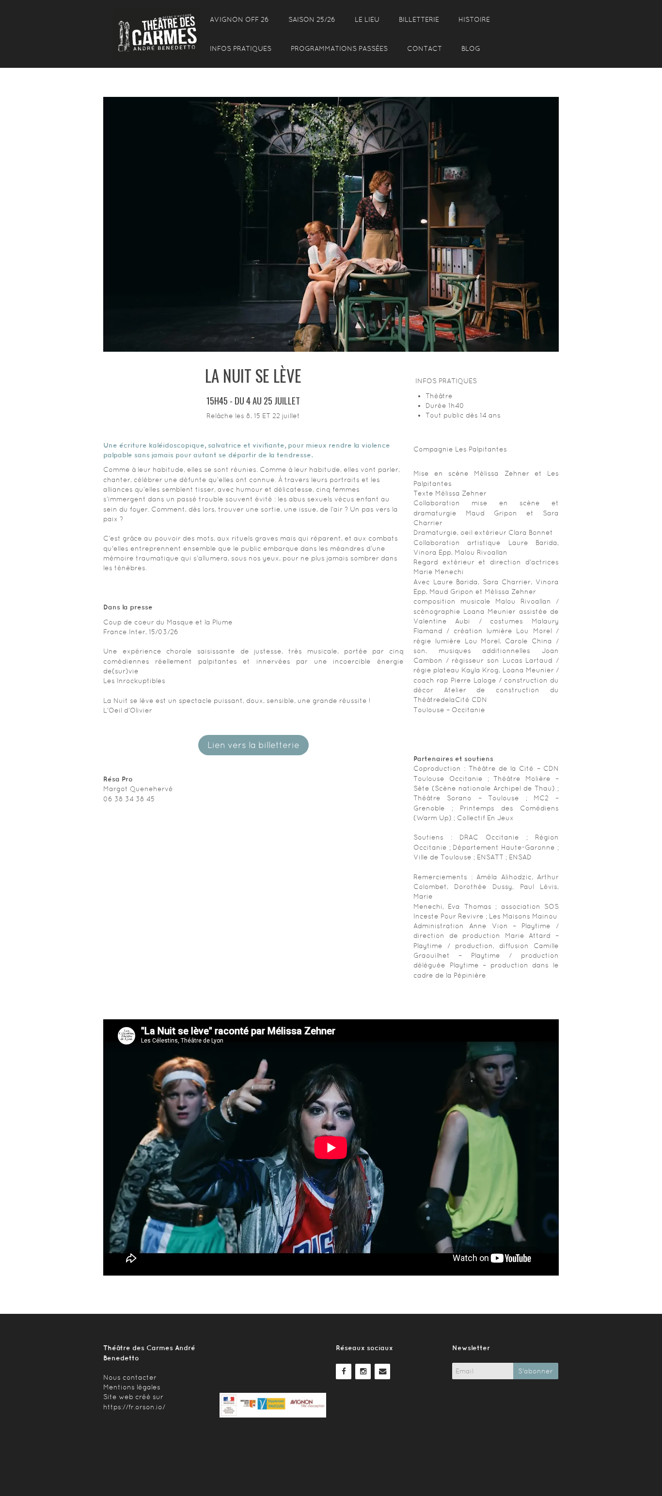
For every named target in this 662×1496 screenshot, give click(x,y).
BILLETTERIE (419, 19)
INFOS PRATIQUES (240, 48)
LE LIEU (367, 19)
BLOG (470, 48)
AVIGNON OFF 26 (239, 19)
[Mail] (382, 1370)
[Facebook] (343, 1370)
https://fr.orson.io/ (134, 1407)
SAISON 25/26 (311, 19)
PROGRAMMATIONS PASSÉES (339, 48)
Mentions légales (131, 1387)
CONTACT (424, 48)
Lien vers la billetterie (253, 745)
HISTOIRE (474, 19)
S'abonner (535, 1371)
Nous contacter (130, 1377)
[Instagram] (363, 1370)
